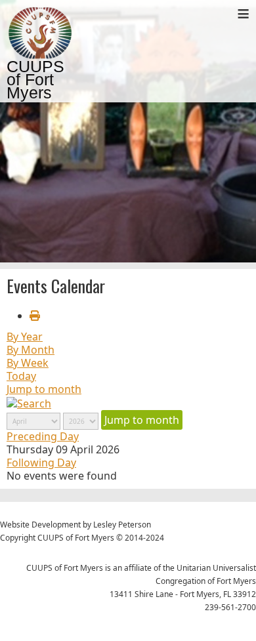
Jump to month (44, 389)
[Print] (35, 315)
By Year (25, 336)
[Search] (29, 402)
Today (21, 376)
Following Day (41, 462)
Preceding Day (43, 436)
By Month (30, 349)
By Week (28, 363)
